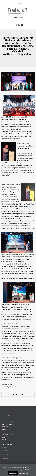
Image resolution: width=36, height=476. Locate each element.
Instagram (4, 450)
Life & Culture (5, 427)
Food (3, 437)
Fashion (4, 439)
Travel (3, 429)
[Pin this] (22, 394)
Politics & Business (18, 35)
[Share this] (13, 394)
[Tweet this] (16, 394)
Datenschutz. (23, 473)
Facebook (4, 447)
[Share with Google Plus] (19, 394)
